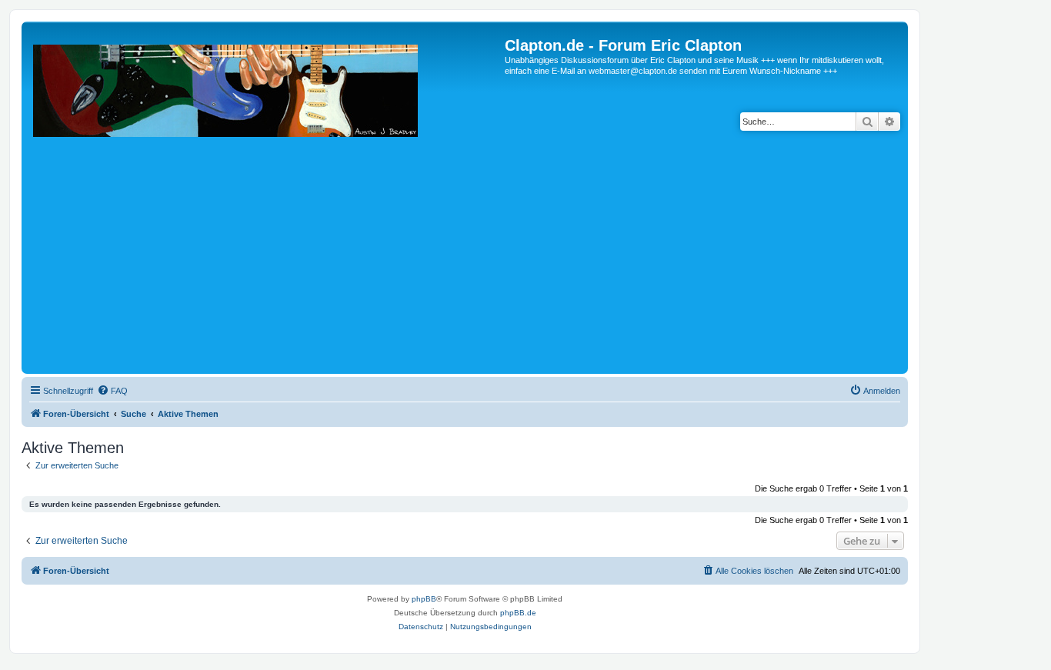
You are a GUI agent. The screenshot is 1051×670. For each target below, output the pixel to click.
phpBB (424, 599)
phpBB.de (518, 612)
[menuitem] (112, 391)
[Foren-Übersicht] (265, 203)
